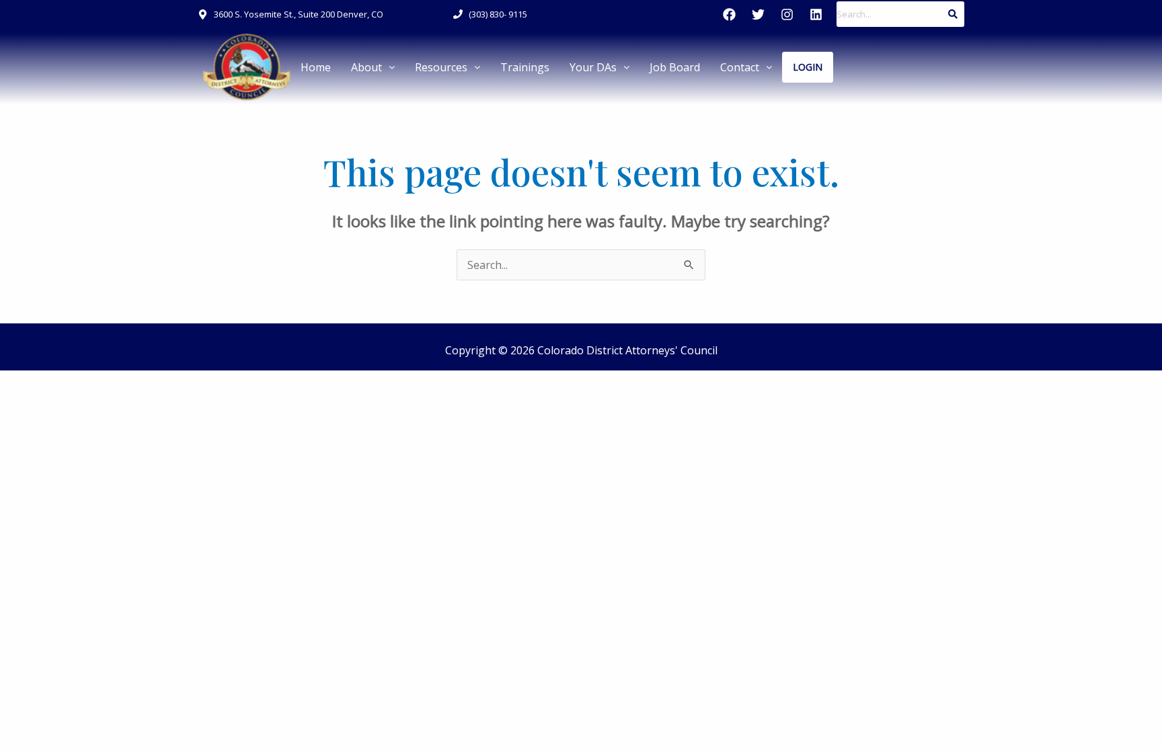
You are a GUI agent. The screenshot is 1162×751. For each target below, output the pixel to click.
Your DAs (593, 67)
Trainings (524, 67)
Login (807, 67)
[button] (373, 67)
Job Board (675, 67)
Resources (441, 67)
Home (316, 67)
